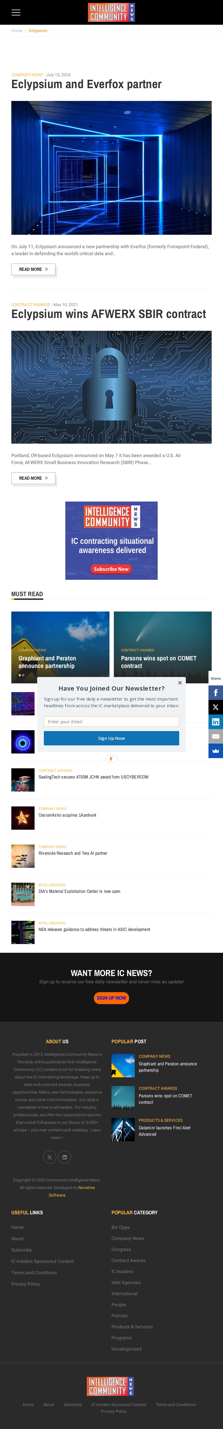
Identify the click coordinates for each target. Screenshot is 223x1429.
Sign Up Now (111, 738)
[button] (111, 688)
